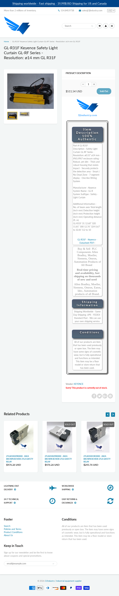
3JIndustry (50, 581)
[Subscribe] (53, 563)
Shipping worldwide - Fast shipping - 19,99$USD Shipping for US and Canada (59, 3)
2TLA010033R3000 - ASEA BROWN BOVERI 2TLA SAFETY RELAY (97, 459)
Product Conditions (13, 532)
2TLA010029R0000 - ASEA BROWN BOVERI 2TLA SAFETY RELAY (19, 459)
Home (6, 41)
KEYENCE (78, 384)
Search (7, 526)
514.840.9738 (67, 10)
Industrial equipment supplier (69, 581)
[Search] (92, 26)
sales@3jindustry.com (92, 10)
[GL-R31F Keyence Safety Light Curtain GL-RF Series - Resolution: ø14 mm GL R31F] (30, 91)
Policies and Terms (12, 529)
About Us (8, 535)
